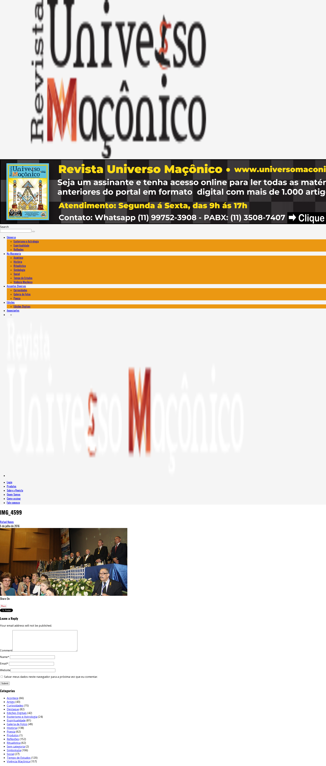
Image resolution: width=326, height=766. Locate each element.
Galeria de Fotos (22, 294)
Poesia (17, 298)
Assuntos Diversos (16, 286)
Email (4, 663)
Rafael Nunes (7, 522)
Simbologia (19, 270)
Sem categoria (16, 746)
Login (9, 482)
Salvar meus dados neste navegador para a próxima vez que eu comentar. (51, 677)
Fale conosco (13, 503)
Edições (11, 302)
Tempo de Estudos (23, 278)
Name (4, 657)
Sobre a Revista (15, 490)
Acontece (18, 258)
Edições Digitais (22, 306)
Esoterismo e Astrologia (26, 241)
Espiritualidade (21, 245)
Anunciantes (13, 310)
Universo (11, 237)
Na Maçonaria (14, 254)
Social (17, 274)
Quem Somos (13, 494)
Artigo (11, 702)
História (18, 262)
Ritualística (20, 266)
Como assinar (14, 498)
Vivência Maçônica (23, 282)
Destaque (13, 709)
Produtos (11, 486)
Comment (6, 650)
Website (5, 670)
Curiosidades (20, 290)
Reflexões (19, 249)
